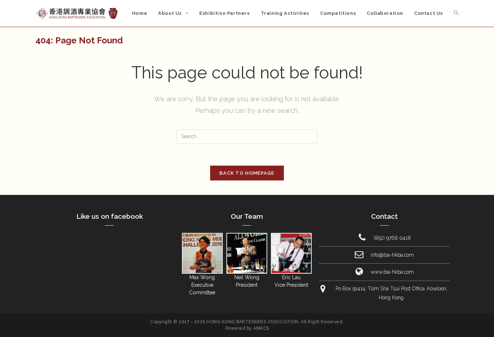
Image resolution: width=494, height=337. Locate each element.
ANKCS (261, 328)
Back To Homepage (247, 173)
